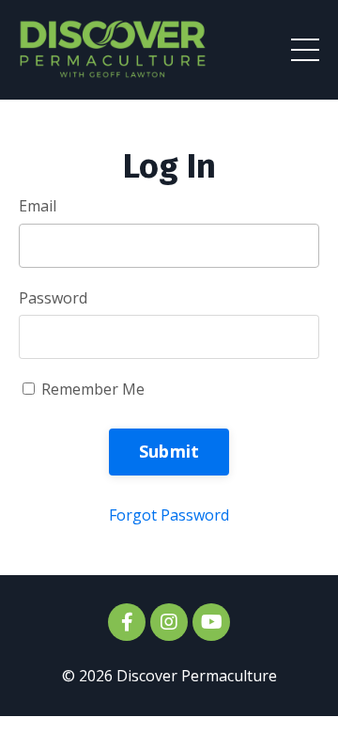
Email (37, 205)
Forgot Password (169, 515)
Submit (169, 451)
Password (53, 298)
